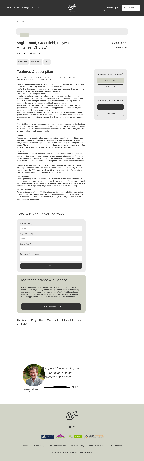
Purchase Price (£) (26, 224)
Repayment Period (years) (29, 254)
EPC (47, 62)
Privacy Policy (38, 446)
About (8, 8)
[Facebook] (70, 427)
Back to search (22, 22)
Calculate (51, 266)
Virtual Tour (35, 62)
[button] (110, 80)
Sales (16, 8)
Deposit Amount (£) (27, 234)
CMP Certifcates (115, 446)
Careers (25, 446)
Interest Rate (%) (26, 244)
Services (35, 8)
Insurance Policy (77, 446)
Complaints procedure (57, 446)
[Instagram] (74, 427)
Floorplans (22, 62)
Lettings (25, 8)
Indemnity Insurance (97, 446)
